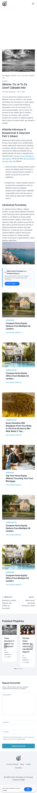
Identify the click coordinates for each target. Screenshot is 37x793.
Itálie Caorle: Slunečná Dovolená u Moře (28, 601)
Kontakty (18, 768)
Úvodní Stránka (12, 764)
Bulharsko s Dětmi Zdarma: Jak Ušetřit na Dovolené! (9, 602)
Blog (22, 764)
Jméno (6, 722)
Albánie (4, 81)
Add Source (28, 789)
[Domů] (3, 75)
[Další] (31, 646)
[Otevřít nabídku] (33, 3)
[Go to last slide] (5, 646)
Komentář (7, 695)
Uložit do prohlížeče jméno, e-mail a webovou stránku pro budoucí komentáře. (19, 738)
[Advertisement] (18, 27)
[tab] (14, 668)
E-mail (6, 732)
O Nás (28, 764)
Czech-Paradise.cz (10, 91)
